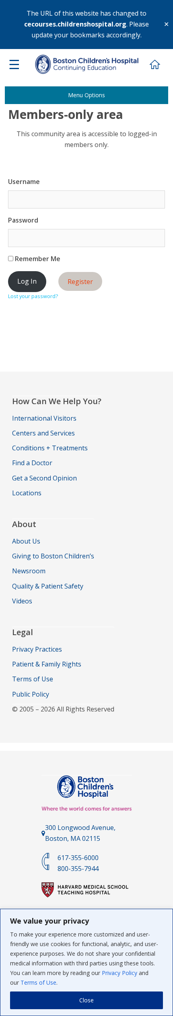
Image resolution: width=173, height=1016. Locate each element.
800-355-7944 (78, 868)
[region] (86, 962)
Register (80, 281)
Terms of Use (38, 982)
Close (86, 1000)
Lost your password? (33, 296)
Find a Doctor (32, 462)
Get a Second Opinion (44, 478)
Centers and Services (43, 433)
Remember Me (36, 258)
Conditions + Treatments (50, 448)
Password (23, 220)
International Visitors (44, 418)
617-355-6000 (78, 857)
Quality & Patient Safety (47, 586)
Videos (22, 601)
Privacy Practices (37, 649)
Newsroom (28, 570)
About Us (26, 541)
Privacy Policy (119, 973)
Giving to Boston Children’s (53, 556)
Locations (26, 493)
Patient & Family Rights (46, 664)
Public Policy (30, 694)
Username (24, 181)
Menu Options (86, 95)
